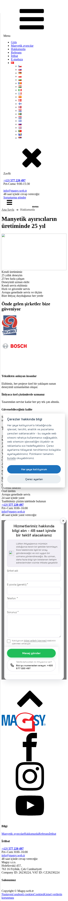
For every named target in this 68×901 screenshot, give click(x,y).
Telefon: (12, 598)
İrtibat (14, 55)
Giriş (14, 42)
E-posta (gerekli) (17, 584)
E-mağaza (17, 59)
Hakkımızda (18, 49)
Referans (16, 52)
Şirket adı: (13, 570)
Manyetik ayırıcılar (22, 45)
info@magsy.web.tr (15, 190)
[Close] (63, 521)
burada (11, 458)
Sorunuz (13, 612)
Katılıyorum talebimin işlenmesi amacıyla (34, 642)
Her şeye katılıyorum (34, 469)
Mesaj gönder (31, 653)
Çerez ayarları (34, 479)
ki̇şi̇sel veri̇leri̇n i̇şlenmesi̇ (35, 640)
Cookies (38, 894)
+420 (14, 180)
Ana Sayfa (8, 209)
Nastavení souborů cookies (18, 894)
